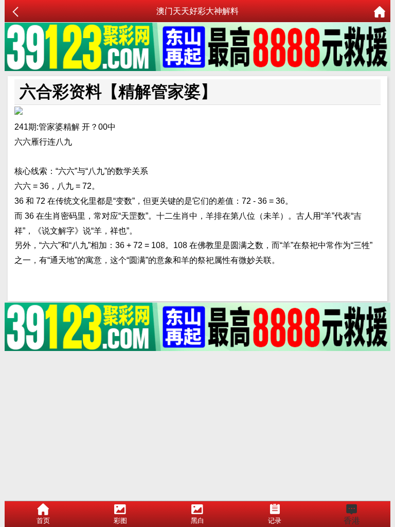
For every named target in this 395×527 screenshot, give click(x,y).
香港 (352, 520)
